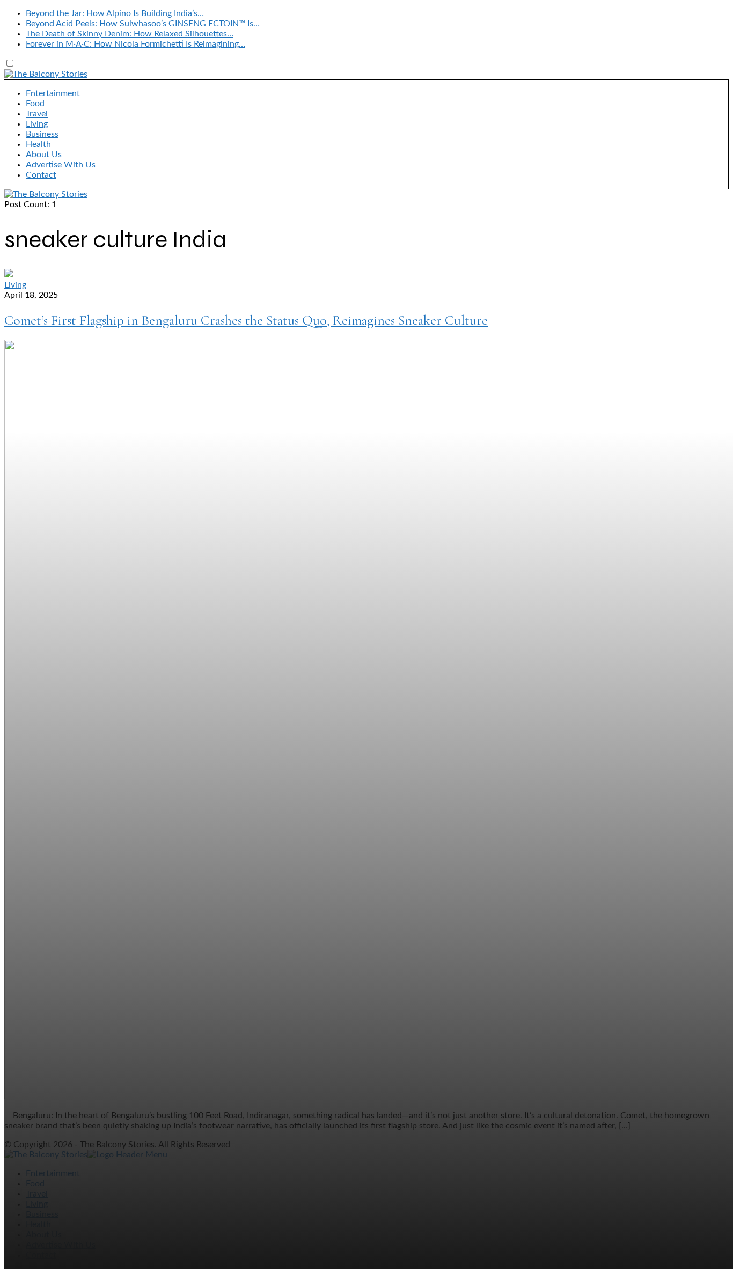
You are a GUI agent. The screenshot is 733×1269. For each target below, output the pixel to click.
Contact (41, 175)
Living (37, 124)
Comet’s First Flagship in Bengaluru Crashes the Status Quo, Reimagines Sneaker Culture (246, 320)
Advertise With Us (61, 164)
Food (35, 103)
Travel (37, 113)
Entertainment (53, 93)
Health (38, 144)
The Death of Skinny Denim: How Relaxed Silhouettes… (129, 34)
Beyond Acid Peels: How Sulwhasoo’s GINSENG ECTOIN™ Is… (143, 23)
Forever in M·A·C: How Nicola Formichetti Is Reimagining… (135, 44)
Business (42, 134)
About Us (44, 154)
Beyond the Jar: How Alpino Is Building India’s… (115, 13)
